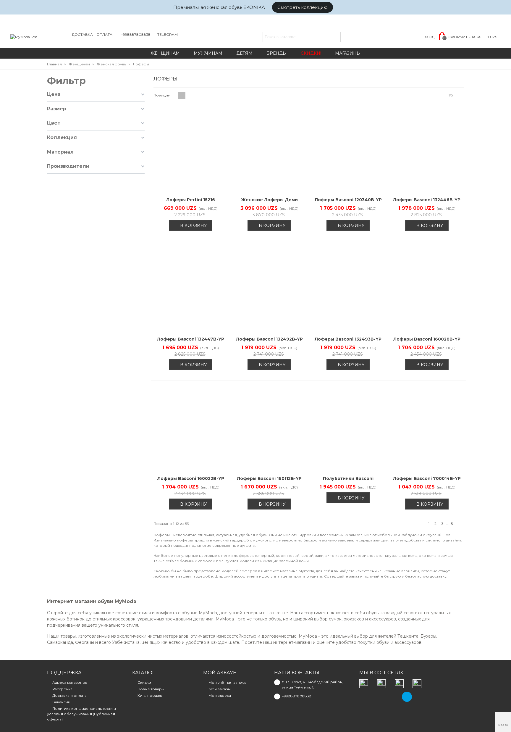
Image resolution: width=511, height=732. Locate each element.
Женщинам (165, 53)
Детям (244, 53)
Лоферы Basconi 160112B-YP (269, 478)
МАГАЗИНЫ (348, 53)
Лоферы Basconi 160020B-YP (426, 339)
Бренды (276, 53)
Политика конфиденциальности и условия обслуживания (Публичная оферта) (81, 713)
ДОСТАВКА (82, 34)
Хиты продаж (150, 695)
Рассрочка (62, 689)
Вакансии (61, 702)
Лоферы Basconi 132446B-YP (426, 199)
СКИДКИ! (311, 53)
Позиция (162, 95)
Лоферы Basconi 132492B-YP (269, 339)
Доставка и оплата (69, 695)
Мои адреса (219, 695)
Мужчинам (208, 53)
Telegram (167, 34)
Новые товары (151, 689)
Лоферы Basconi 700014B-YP (427, 478)
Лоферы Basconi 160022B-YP (190, 478)
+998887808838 (136, 34)
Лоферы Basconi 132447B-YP (190, 339)
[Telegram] (407, 697)
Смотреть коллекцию (302, 7)
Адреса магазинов (69, 682)
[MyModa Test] (39, 37)
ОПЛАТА (104, 34)
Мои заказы (219, 689)
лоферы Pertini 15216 (190, 199)
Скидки (144, 682)
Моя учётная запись (227, 682)
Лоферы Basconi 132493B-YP (348, 339)
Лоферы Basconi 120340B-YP (348, 199)
